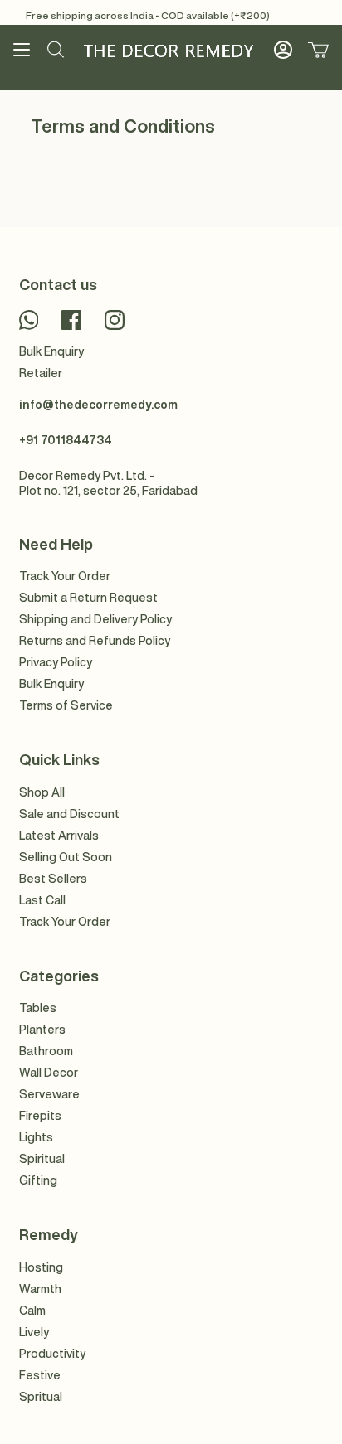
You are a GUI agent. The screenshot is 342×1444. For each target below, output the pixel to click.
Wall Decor (48, 1072)
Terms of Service (66, 705)
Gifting (38, 1180)
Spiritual (42, 1159)
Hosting (41, 1267)
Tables (37, 1008)
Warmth (40, 1289)
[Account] (283, 50)
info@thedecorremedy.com (98, 404)
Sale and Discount (69, 814)
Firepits (40, 1116)
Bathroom (46, 1051)
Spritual (40, 1397)
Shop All (42, 792)
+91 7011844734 (65, 440)
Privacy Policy (55, 662)
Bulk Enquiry (51, 351)
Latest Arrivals (59, 835)
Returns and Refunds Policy (94, 641)
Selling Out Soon (65, 857)
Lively (34, 1332)
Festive (40, 1375)
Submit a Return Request (88, 597)
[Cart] (318, 50)
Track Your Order (64, 576)
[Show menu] (21, 50)
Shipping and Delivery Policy (95, 619)
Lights (36, 1137)
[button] (55, 50)
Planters (42, 1029)
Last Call (42, 900)
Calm (32, 1310)
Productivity (52, 1353)
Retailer (40, 373)
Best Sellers (53, 878)
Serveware (49, 1094)
